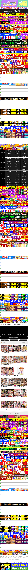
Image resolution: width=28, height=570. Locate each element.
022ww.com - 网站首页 (12, 11)
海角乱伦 (17, 179)
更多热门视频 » (23, 343)
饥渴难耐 (17, 161)
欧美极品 (17, 153)
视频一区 (3, 152)
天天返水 (24, 169)
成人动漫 (24, 153)
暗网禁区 (9, 179)
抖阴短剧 (17, 184)
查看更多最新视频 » (14, 413)
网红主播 (17, 151)
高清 (18, 334)
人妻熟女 (9, 158)
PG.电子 (23, 340)
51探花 (24, 171)
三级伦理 (9, 156)
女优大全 (17, 174)
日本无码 (24, 151)
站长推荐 (3, 162)
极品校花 (9, 184)
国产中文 (9, 182)
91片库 (9, 174)
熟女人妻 (17, 176)
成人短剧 (24, 182)
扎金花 (16, 169)
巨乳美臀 (24, 156)
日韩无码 (24, 184)
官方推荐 (3, 167)
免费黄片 (24, 176)
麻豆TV (16, 171)
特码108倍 (14, 340)
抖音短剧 (9, 171)
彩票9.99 (9, 169)
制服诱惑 (24, 179)
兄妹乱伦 (17, 182)
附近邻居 (9, 161)
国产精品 (9, 151)
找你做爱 (24, 161)
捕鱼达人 (9, 166)
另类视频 (24, 158)
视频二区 (3, 157)
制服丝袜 (17, 158)
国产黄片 (9, 176)
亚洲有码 (9, 153)
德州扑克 (24, 166)
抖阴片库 (3, 178)
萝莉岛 (24, 174)
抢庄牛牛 (17, 166)
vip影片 (5, 340)
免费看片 (3, 183)
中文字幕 (17, 156)
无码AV (2, 173)
